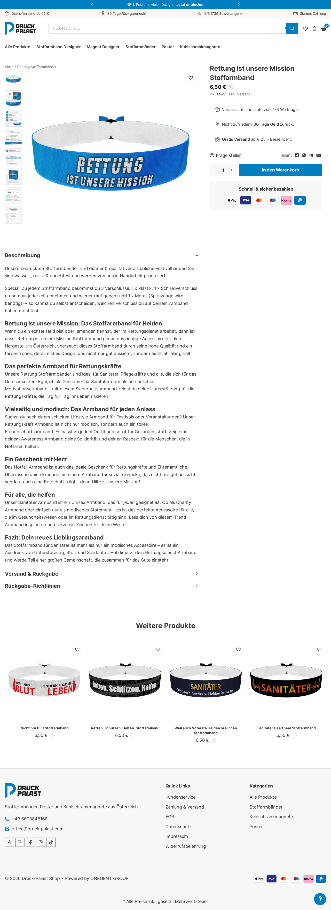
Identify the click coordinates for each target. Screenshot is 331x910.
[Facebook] (296, 155)
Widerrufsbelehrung (186, 846)
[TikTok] (51, 842)
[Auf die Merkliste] (190, 78)
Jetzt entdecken (190, 4)
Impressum (177, 836)
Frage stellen (229, 155)
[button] (92, 4)
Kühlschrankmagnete (200, 46)
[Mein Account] (314, 28)
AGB (170, 816)
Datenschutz (179, 826)
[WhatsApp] (304, 155)
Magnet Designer (103, 46)
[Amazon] (9, 842)
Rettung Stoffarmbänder (36, 67)
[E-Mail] (318, 155)
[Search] (292, 28)
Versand (244, 94)
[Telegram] (311, 155)
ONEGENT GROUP (109, 878)
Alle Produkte (17, 46)
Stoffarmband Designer (58, 46)
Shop (9, 67)
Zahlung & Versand (185, 807)
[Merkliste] (305, 28)
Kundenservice (181, 797)
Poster (168, 46)
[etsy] (19, 842)
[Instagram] (40, 842)
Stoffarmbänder (141, 46)
